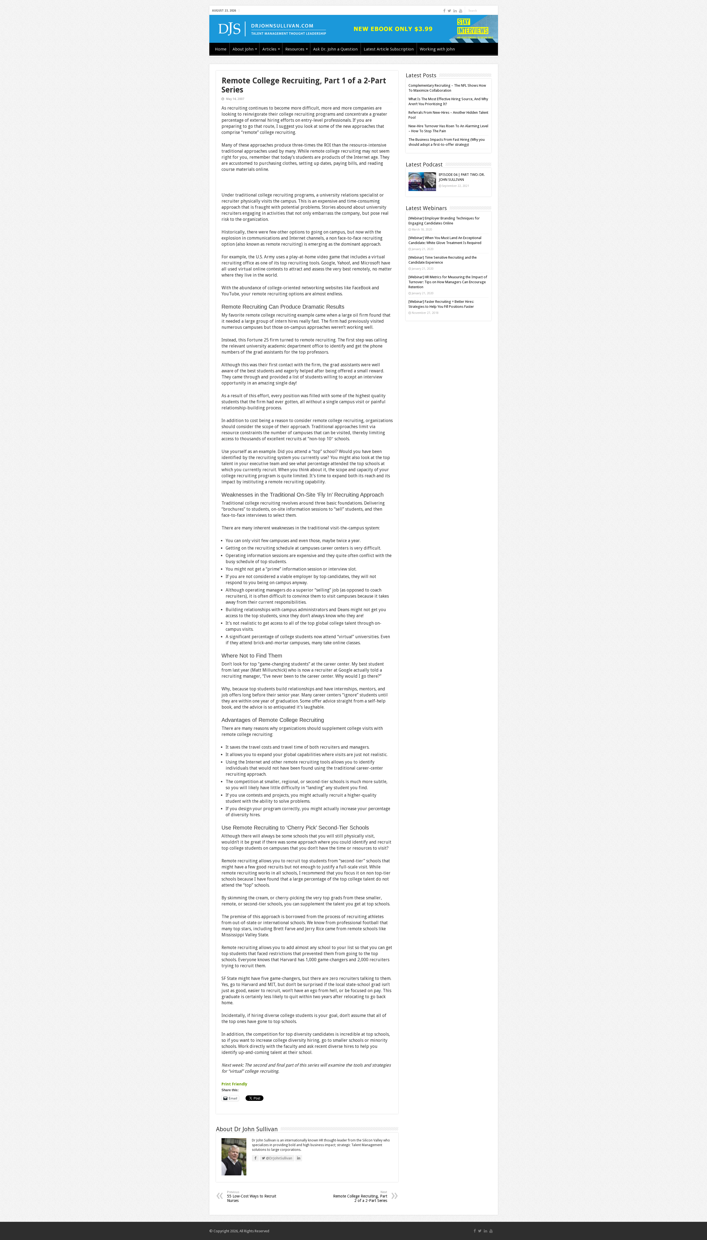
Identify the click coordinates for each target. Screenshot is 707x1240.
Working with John (437, 49)
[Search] (494, 10)
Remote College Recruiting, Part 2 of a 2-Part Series (360, 1196)
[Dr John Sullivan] (353, 29)
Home (220, 49)
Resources (294, 49)
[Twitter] (449, 10)
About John (243, 49)
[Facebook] (444, 10)
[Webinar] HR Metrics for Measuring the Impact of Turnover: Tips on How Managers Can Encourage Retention (447, 282)
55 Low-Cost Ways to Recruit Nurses (251, 1196)
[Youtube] (460, 10)
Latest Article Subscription (389, 49)
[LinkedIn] (455, 10)
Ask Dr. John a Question (335, 49)
